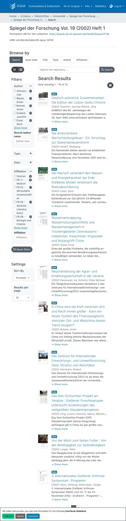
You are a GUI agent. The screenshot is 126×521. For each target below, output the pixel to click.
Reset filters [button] (23, 249)
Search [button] (108, 69)
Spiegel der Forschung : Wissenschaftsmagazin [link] (84, 16)
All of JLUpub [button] (72, 6)
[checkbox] (15, 91)
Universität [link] (59, 16)
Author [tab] (67, 59)
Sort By (19, 270)
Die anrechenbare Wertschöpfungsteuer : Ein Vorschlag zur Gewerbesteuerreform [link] (78, 137)
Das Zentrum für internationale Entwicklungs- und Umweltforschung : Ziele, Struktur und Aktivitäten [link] (79, 360)
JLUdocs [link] (25, 16)
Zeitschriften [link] (41, 16)
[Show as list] (14, 70)
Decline (20, 516)
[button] (18, 6)
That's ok (8, 516)
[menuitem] (72, 6)
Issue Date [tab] (31, 59)
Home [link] (13, 16)
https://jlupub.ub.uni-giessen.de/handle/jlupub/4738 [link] (79, 33)
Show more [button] (20, 127)
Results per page (21, 289)
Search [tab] (16, 59)
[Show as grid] (21, 70)
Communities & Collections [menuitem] (44, 6)
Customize (33, 516)
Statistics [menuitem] (100, 6)
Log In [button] (118, 6)
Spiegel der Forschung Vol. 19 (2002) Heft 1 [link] (28, 19)
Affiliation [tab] (81, 59)
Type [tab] (55, 59)
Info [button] (87, 6)
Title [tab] (44, 59)
